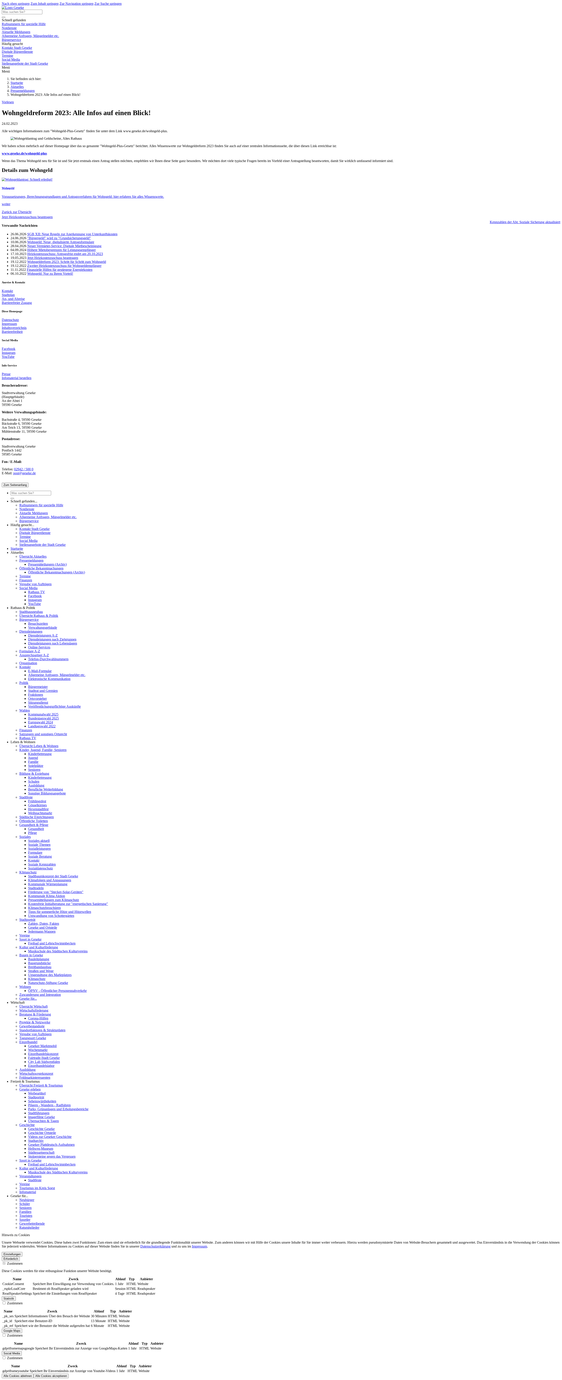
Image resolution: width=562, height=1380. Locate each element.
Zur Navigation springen (76, 3)
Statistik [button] (9, 1298)
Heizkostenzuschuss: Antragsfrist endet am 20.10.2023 (65, 254)
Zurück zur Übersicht (16, 212)
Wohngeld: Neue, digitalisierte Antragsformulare (60, 242)
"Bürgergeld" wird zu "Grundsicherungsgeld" (59, 238)
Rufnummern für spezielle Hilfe (24, 24)
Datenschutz (10, 320)
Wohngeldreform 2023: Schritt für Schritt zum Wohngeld (66, 262)
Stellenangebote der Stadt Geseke (25, 63)
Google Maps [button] (12, 1330)
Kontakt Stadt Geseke (17, 48)
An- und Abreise (13, 299)
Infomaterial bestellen (16, 378)
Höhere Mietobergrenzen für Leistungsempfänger (61, 250)
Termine (7, 55)
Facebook (8, 349)
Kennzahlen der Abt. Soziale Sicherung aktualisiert (525, 222)
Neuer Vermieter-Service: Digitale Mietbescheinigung (64, 246)
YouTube (8, 357)
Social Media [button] (12, 1353)
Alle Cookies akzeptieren (51, 1376)
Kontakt (7, 291)
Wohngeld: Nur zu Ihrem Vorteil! (50, 273)
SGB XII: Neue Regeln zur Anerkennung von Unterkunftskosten (72, 234)
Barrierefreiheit (12, 332)
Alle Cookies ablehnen (18, 1376)
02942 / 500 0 (23, 469)
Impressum (9, 324)
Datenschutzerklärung (155, 1246)
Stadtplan (8, 295)
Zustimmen (14, 1263)
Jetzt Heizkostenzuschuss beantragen (27, 217)
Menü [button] (6, 71)
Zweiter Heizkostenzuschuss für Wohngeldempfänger (64, 266)
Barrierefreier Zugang (17, 303)
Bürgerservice (11, 40)
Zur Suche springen (108, 3)
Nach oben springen (16, 3)
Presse (6, 374)
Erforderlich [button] (11, 1258)
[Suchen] (3, 17)
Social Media (11, 59)
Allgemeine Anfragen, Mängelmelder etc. (30, 36)
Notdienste (9, 28)
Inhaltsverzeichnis (14, 328)
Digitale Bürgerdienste (17, 52)
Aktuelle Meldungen (16, 32)
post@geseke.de (24, 473)
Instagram (8, 353)
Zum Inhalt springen (45, 3)
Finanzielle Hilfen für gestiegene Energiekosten (59, 269)
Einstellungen (12, 1254)
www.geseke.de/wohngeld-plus (24, 153)
